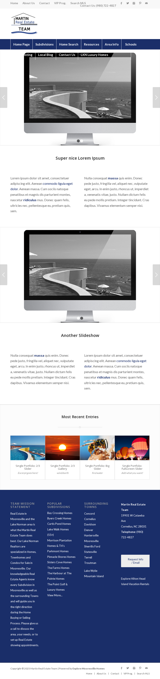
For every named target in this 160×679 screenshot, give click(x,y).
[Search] (140, 54)
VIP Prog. (60, 3)
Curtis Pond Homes (59, 523)
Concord (89, 513)
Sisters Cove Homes (59, 562)
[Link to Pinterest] (140, 3)
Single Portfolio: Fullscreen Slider (132, 467)
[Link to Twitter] (128, 3)
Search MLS (78, 3)
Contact (44, 3)
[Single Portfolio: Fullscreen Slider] (132, 448)
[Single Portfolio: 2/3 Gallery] (62, 448)
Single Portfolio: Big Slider (97, 467)
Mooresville (91, 541)
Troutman (90, 562)
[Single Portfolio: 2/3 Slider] (27, 448)
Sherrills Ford (92, 546)
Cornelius (90, 519)
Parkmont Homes (58, 551)
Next (156, 97)
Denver (88, 530)
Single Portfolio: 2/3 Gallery (62, 467)
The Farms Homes (58, 567)
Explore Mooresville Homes (88, 668)
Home (14, 3)
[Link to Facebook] (121, 3)
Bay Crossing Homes (59, 513)
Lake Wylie (90, 570)
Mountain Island (94, 576)
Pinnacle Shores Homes (61, 556)
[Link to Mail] (146, 3)
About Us (28, 3)
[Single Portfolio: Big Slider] (97, 448)
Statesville (90, 551)
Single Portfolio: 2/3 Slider (28, 467)
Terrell (88, 557)
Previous (3, 97)
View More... (54, 595)
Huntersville (91, 535)
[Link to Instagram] (134, 3)
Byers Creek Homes (59, 518)
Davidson (90, 524)
